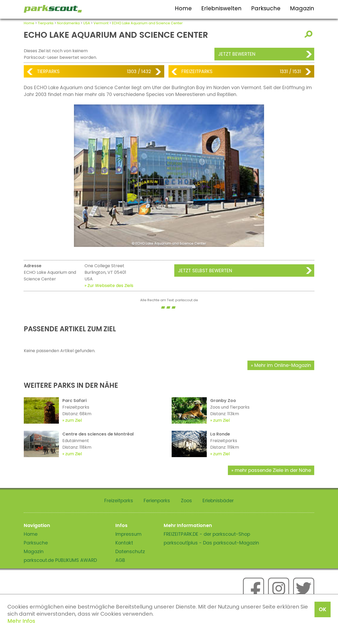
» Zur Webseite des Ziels (108, 286)
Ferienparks (157, 500)
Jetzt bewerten (236, 54)
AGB (120, 560)
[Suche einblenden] (309, 34)
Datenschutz (130, 551)
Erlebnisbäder (218, 500)
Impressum (128, 534)
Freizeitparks (197, 71)
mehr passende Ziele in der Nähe (273, 470)
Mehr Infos (21, 621)
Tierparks (46, 23)
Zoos (186, 500)
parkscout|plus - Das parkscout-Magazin (211, 543)
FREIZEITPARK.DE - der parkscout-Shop (207, 534)
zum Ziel (73, 420)
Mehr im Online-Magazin (282, 365)
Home (183, 8)
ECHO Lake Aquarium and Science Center (147, 23)
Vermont (101, 23)
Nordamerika (68, 23)
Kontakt (124, 543)
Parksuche (265, 8)
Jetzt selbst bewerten (205, 270)
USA (86, 23)
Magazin (302, 8)
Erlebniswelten (221, 8)
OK (322, 609)
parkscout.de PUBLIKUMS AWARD (60, 560)
